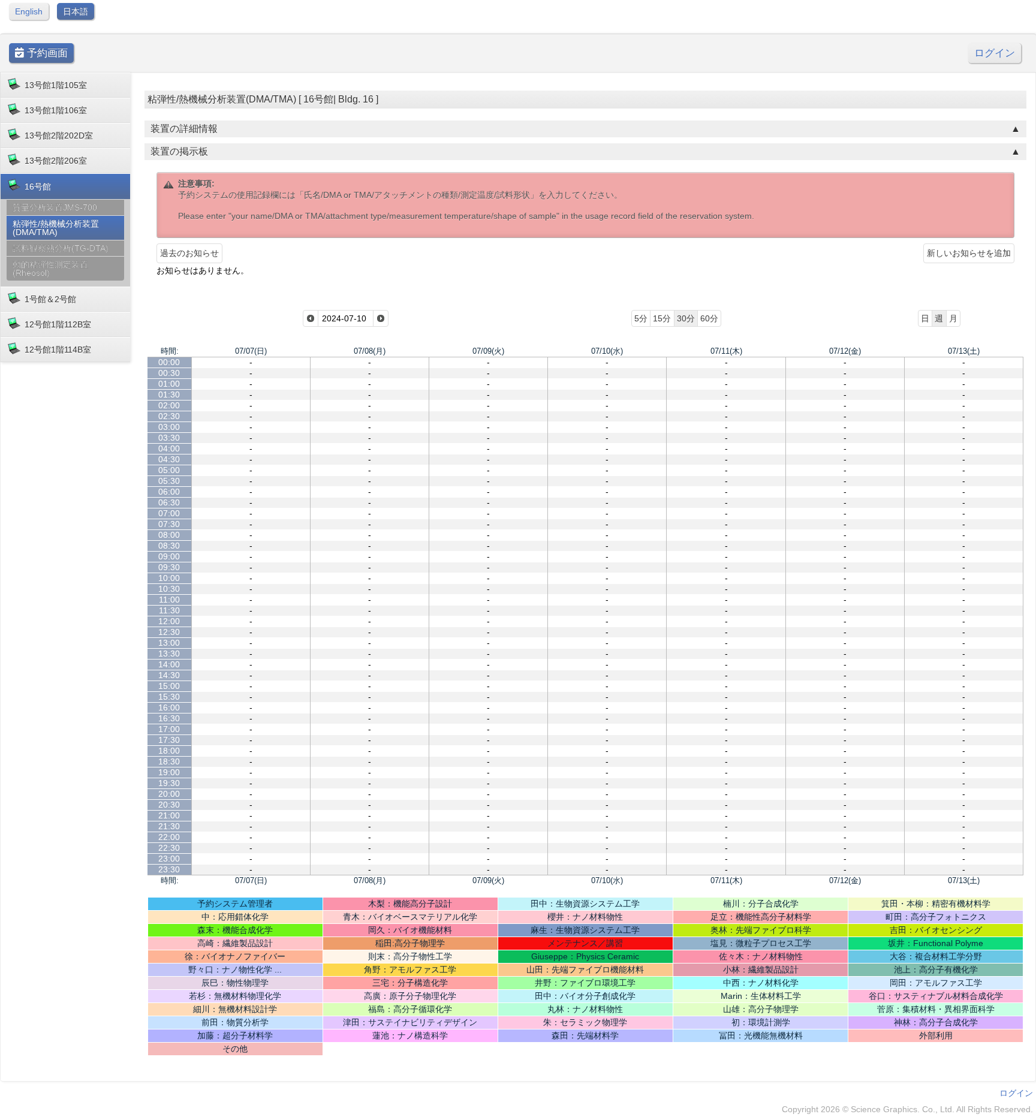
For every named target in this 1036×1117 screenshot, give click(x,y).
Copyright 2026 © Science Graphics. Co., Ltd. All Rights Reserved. (907, 1109)
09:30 (169, 567)
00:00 (169, 362)
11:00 (169, 599)
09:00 (169, 556)
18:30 (169, 761)
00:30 (169, 373)
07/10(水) (607, 351)
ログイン (994, 53)
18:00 (169, 750)
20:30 (169, 804)
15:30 (169, 696)
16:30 (169, 718)
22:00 (169, 837)
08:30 (169, 545)
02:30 (169, 416)
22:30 (169, 848)
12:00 (169, 621)
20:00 (169, 794)
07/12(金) (845, 351)
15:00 (169, 686)
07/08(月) (370, 351)
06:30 (169, 502)
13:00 (169, 643)
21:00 (169, 815)
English (29, 11)
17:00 (169, 729)
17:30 (169, 740)
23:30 (169, 869)
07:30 (169, 524)
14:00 (169, 664)
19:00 (169, 772)
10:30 (169, 589)
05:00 (169, 470)
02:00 (169, 405)
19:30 (169, 783)
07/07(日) (251, 351)
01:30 (169, 394)
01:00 (169, 384)
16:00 (169, 707)
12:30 (169, 632)
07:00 (169, 513)
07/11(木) (726, 351)
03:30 (169, 437)
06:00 (169, 491)
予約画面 (46, 53)
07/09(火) (488, 351)
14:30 (169, 675)
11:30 (169, 610)
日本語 (75, 11)
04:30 (169, 459)
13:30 (169, 653)
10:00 (169, 578)
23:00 (169, 858)
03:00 (169, 427)
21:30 (169, 826)
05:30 (169, 481)
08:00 (169, 535)
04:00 (169, 448)
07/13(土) (964, 351)
